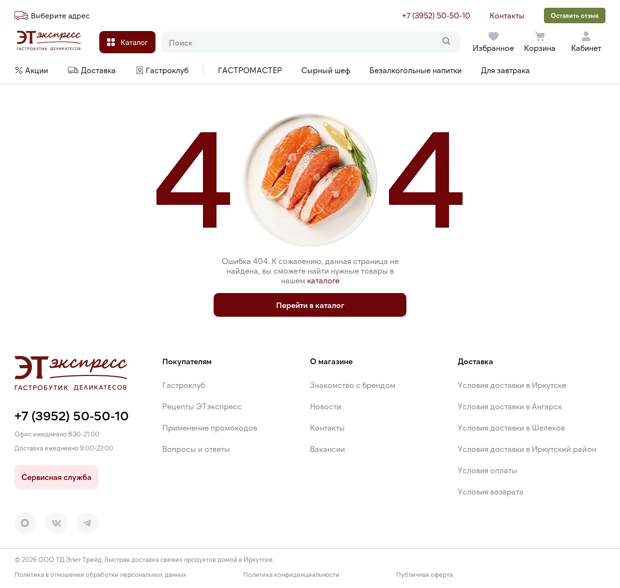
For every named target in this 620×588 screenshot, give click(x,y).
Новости (325, 406)
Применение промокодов (209, 427)
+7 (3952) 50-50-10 (436, 15)
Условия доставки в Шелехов (511, 427)
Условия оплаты (487, 470)
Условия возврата (491, 491)
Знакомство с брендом (352, 384)
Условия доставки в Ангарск (510, 406)
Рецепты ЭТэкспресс (202, 406)
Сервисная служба (56, 476)
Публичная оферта (424, 574)
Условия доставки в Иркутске (512, 384)
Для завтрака (505, 70)
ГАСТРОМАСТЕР (250, 70)
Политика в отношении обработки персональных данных (100, 574)
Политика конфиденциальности (291, 574)
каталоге (323, 280)
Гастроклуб (183, 384)
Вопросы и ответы (196, 448)
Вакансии (327, 448)
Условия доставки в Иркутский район (527, 448)
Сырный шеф (325, 70)
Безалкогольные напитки (416, 70)
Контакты (507, 15)
